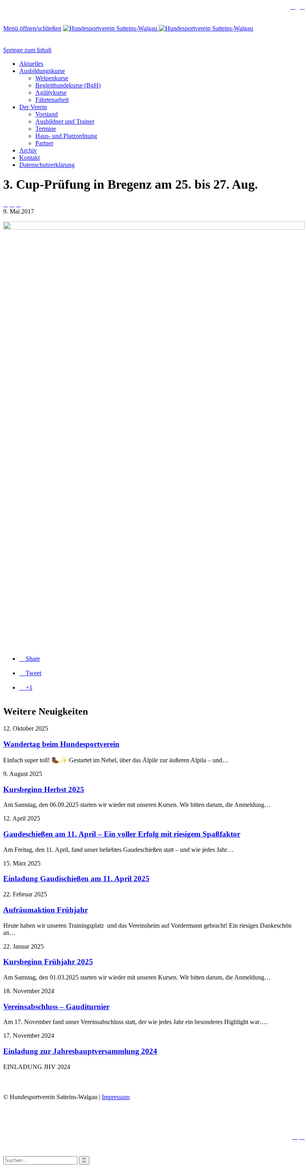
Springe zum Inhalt (27, 50)
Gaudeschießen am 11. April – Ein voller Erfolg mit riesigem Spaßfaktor (121, 834)
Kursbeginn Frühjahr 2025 (48, 961)
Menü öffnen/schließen (32, 28)
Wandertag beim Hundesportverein (61, 744)
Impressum (116, 1097)
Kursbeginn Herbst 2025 (43, 789)
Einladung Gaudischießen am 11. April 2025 (76, 878)
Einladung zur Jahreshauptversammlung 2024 (80, 1051)
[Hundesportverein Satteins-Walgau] (158, 28)
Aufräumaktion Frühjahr (45, 910)
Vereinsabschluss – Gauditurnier (56, 1006)
